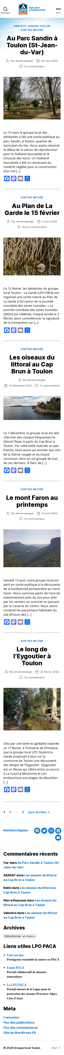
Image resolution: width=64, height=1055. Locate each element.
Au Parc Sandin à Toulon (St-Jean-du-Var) (32, 45)
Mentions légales (15, 830)
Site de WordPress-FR (19, 1032)
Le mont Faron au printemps (32, 501)
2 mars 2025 (49, 221)
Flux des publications (18, 1022)
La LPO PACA (16, 985)
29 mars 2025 (49, 60)
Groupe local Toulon (27, 1048)
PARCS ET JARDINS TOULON (32, 26)
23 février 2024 (49, 671)
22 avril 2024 (50, 513)
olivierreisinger (24, 60)
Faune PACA (15, 967)
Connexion (11, 1017)
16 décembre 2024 (20, 385)
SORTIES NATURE (32, 30)
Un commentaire (34, 66)
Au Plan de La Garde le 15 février (32, 209)
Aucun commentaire (34, 227)
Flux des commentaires (20, 1027)
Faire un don (15, 955)
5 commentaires (50, 385)
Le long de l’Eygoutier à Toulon (32, 656)
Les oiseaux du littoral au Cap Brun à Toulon (32, 364)
